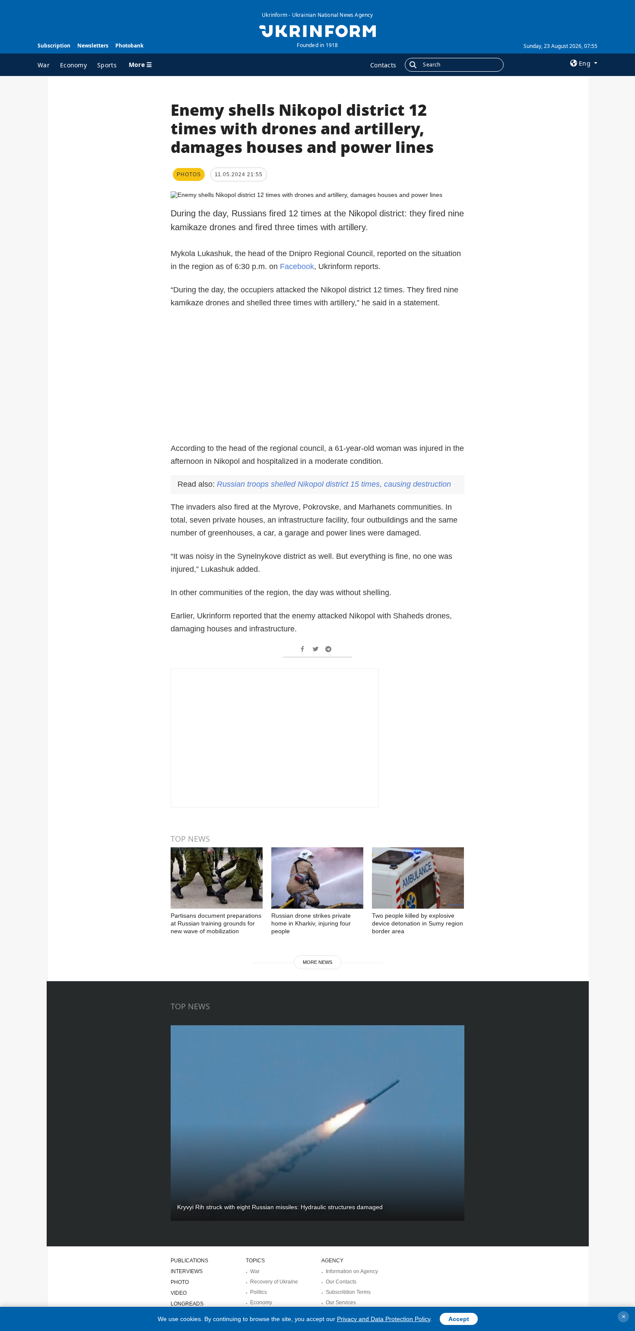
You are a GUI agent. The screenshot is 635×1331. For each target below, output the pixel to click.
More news (317, 962)
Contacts (383, 65)
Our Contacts (341, 1282)
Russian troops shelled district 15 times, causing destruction (334, 484)
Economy (73, 65)
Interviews (187, 1271)
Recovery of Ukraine (274, 1282)
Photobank (129, 45)
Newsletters (92, 45)
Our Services (341, 1302)
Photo (180, 1282)
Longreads (187, 1304)
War (44, 65)
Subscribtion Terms (348, 1292)
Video (179, 1293)
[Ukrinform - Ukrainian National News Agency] (317, 30)
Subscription (54, 45)
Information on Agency (352, 1271)
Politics (258, 1292)
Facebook (297, 266)
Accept (458, 1318)
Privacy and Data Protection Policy (383, 1318)
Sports (107, 65)
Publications (189, 1261)
